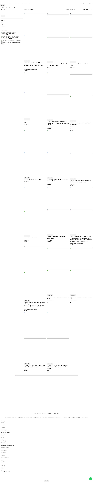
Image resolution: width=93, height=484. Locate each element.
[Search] (86, 3)
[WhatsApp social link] (87, 1)
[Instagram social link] (86, 1)
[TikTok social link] (91, 1)
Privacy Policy (52, 483)
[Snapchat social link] (89, 1)
